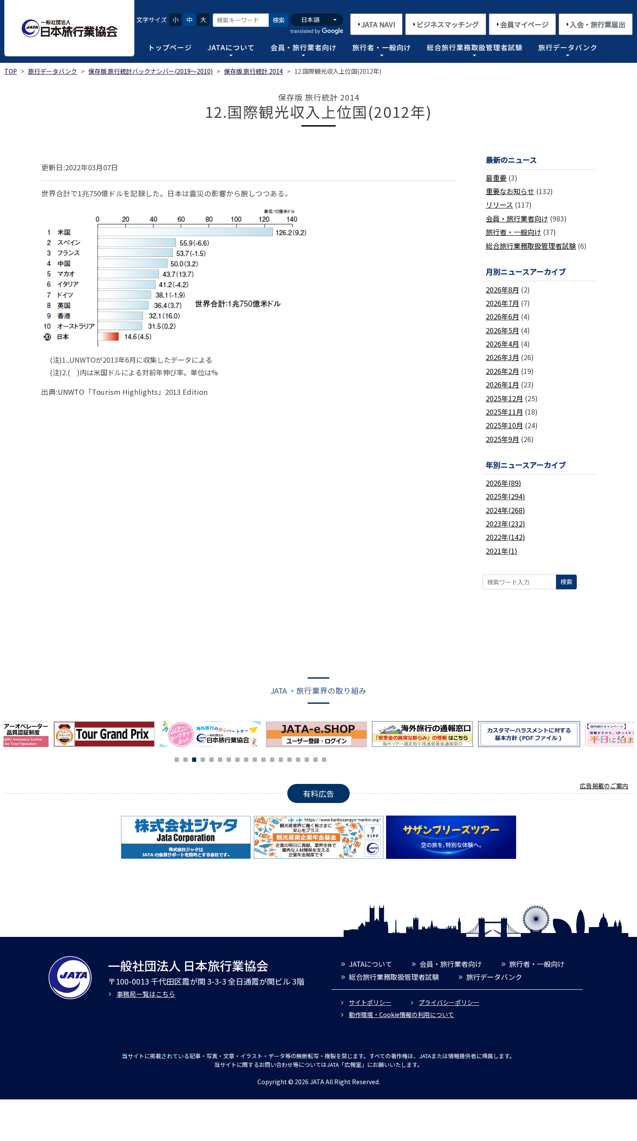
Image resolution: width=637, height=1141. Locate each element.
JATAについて (231, 47)
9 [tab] (246, 758)
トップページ (170, 47)
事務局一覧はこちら (146, 993)
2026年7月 (502, 303)
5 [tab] (211, 758)
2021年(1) (501, 551)
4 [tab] (202, 758)
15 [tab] (298, 758)
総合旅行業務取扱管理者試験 (475, 47)
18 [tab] (324, 758)
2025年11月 (504, 411)
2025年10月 (504, 425)
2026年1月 (502, 384)
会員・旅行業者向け (303, 47)
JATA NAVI (378, 24)
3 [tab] (194, 758)
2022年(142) (505, 537)
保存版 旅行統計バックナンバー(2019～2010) (150, 71)
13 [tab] (280, 758)
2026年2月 (502, 371)
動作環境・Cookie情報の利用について (401, 1014)
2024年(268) (505, 510)
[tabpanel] (212, 734)
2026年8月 (502, 289)
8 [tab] (237, 758)
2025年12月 (504, 398)
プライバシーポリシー (449, 1002)
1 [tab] (176, 758)
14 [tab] (289, 758)
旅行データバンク (568, 47)
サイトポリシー (370, 1002)
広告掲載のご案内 (604, 785)
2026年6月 (502, 316)
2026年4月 (502, 343)
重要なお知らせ (510, 191)
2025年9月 (502, 439)
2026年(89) (503, 483)
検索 (279, 20)
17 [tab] (315, 758)
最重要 (496, 177)
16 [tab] (306, 758)
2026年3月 (502, 357)
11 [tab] (263, 758)
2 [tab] (185, 758)
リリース (499, 204)
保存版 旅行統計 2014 (253, 71)
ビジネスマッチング (447, 24)
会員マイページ (524, 24)
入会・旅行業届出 (597, 24)
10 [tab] (254, 758)
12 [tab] (272, 758)
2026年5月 (502, 330)
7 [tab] (228, 758)
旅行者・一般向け (381, 47)
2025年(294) (505, 496)
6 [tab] (220, 758)
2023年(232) (505, 523)
